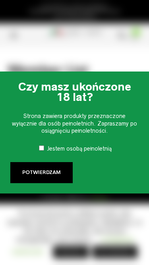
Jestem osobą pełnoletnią (79, 148)
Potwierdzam (41, 172)
